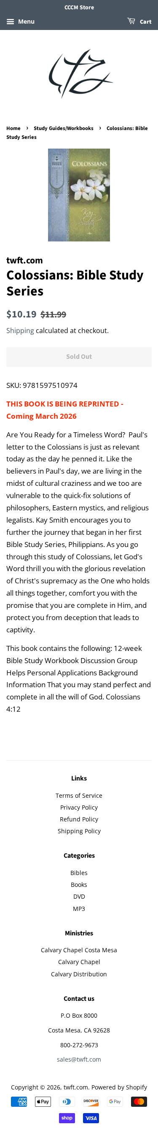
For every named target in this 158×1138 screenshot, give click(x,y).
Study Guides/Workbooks (64, 128)
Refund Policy (79, 819)
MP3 (79, 909)
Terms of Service (79, 795)
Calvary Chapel (79, 962)
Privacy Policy (79, 807)
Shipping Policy (79, 831)
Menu (25, 21)
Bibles (79, 873)
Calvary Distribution (79, 974)
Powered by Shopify (119, 1087)
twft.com (76, 1087)
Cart (145, 22)
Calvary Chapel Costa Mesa (79, 950)
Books (79, 885)
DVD (79, 896)
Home (13, 128)
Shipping (20, 330)
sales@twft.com (79, 1059)
